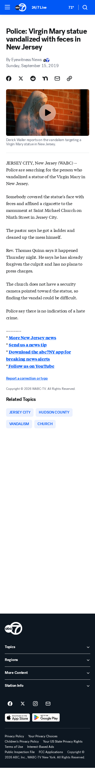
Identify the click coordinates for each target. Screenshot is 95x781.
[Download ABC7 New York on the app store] (17, 717)
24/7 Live (39, 7)
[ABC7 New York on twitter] (22, 704)
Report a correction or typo (27, 378)
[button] (7, 7)
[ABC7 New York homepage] (20, 7)
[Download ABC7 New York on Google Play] (46, 717)
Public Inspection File (20, 752)
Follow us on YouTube (31, 366)
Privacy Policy (14, 736)
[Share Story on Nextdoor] (45, 78)
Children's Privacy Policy (22, 741)
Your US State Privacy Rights (63, 741)
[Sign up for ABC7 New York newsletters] (48, 704)
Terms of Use (14, 746)
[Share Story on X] (20, 78)
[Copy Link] (69, 78)
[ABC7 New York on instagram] (35, 704)
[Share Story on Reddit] (32, 78)
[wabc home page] (13, 628)
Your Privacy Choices (43, 736)
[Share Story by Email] (57, 78)
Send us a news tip (28, 345)
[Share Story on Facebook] (8, 78)
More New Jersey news (32, 338)
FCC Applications (51, 752)
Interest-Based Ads (40, 746)
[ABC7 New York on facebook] (10, 704)
